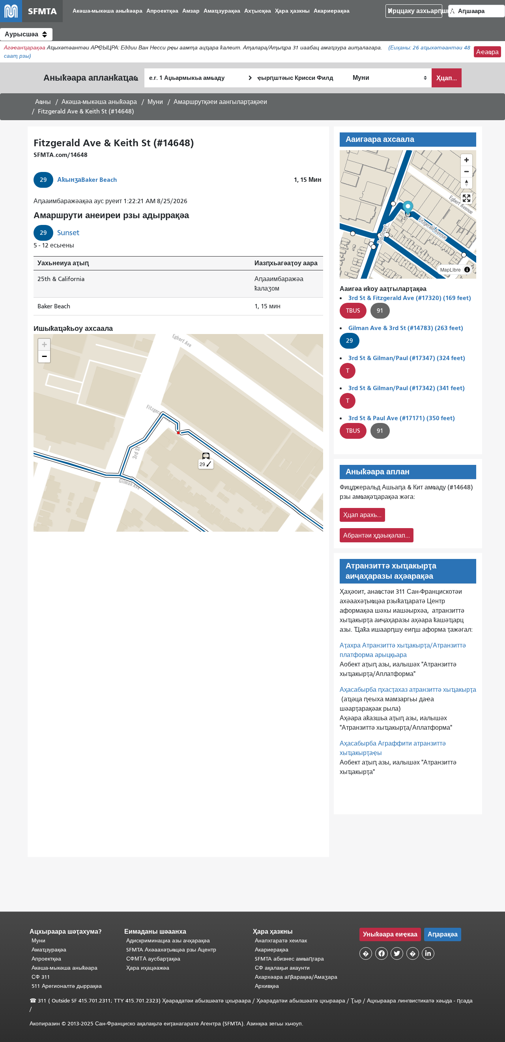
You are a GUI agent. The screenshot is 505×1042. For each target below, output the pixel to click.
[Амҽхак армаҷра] (466, 171)
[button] (26, 34)
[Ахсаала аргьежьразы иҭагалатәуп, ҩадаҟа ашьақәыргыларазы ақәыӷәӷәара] (466, 183)
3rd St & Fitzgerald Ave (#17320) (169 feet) (409, 298)
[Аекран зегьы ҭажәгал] (466, 198)
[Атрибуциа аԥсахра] (467, 269)
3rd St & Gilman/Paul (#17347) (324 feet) (406, 358)
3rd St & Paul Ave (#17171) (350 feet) (401, 418)
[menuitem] (107, 11)
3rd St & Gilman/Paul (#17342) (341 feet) (406, 388)
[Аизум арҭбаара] (466, 160)
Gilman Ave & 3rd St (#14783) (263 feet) (405, 328)
